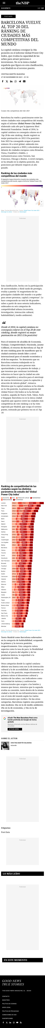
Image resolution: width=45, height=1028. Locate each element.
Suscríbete (5, 8)
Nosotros (6, 1000)
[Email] (24, 81)
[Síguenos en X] (7, 1022)
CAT (39, 8)
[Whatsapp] (15, 81)
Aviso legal (6, 1007)
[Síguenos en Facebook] (3, 1022)
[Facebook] (2, 81)
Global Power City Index (29, 123)
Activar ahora (14, 729)
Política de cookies (9, 1003)
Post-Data (8, 16)
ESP (42, 8)
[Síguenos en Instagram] (14, 1022)
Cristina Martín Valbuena (13, 74)
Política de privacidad (10, 1011)
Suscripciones (7, 1018)
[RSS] (21, 1022)
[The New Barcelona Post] (13, 983)
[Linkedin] (11, 81)
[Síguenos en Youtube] (17, 1022)
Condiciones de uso (9, 1015)
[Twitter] (7, 81)
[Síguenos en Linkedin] (10, 1022)
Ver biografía (13, 745)
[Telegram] (19, 81)
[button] (4, 3)
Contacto (5, 996)
